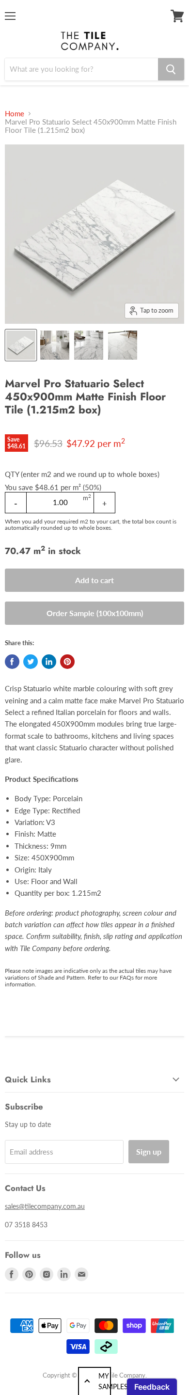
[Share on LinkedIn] (49, 661)
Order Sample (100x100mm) (95, 613)
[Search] (171, 69)
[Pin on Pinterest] (67, 661)
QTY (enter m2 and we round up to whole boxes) (82, 474)
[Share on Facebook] (12, 661)
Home (14, 114)
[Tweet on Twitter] (30, 661)
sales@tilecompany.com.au (45, 1206)
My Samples (104, 1381)
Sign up (148, 1151)
